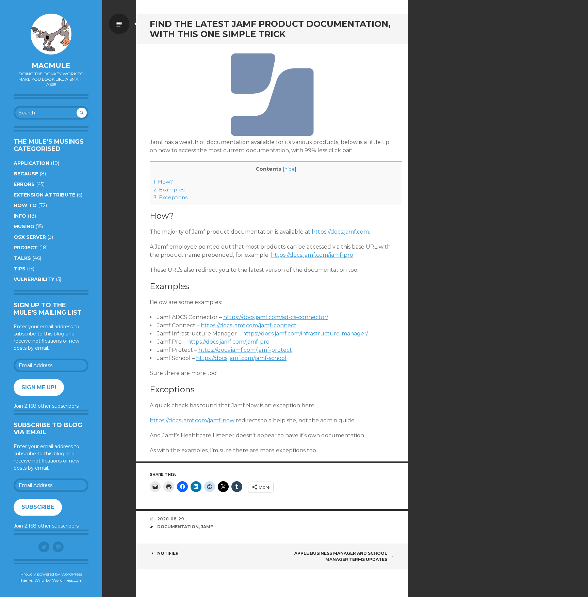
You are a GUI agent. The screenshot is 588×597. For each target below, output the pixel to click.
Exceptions (170, 197)
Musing (24, 226)
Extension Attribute (44, 195)
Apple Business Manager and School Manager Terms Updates (340, 556)
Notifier (168, 553)
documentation (178, 526)
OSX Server (30, 237)
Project (26, 248)
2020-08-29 (170, 518)
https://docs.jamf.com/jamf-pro (312, 255)
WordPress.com (67, 580)
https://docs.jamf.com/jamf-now (192, 420)
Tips (20, 269)
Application (31, 163)
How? (163, 181)
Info (20, 216)
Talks (22, 258)
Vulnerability (34, 279)
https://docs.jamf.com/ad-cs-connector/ (275, 317)
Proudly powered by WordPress (51, 574)
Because (26, 174)
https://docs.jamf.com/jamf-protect (245, 350)
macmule (51, 65)
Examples (168, 189)
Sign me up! (38, 387)
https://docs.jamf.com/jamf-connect (248, 325)
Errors (24, 184)
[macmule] (51, 34)
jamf (207, 526)
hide (289, 169)
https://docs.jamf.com (340, 232)
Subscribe (37, 507)
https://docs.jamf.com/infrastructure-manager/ (305, 333)
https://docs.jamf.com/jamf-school (241, 358)
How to (25, 205)
